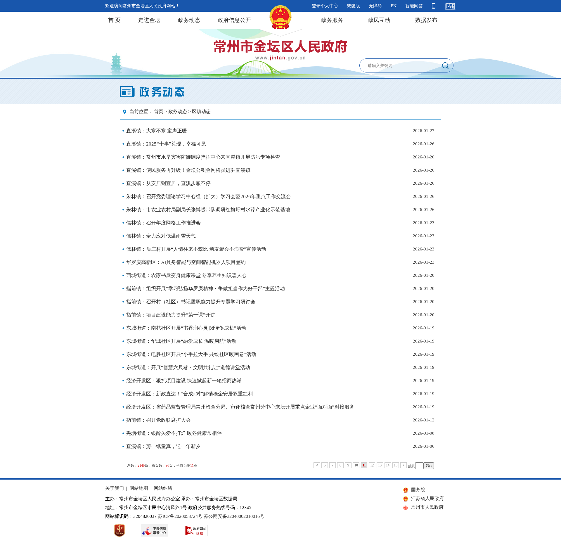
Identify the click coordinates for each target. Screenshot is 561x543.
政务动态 (189, 20)
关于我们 (114, 488)
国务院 (418, 489)
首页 (158, 111)
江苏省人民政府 (427, 498)
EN (393, 6)
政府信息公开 (234, 20)
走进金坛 (149, 20)
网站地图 (138, 488)
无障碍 (375, 6)
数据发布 (426, 20)
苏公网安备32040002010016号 (234, 516)
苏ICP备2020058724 (178, 516)
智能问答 (414, 6)
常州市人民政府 (427, 507)
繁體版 (353, 6)
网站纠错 (163, 488)
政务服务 (332, 20)
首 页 (114, 20)
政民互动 (379, 20)
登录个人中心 (325, 6)
